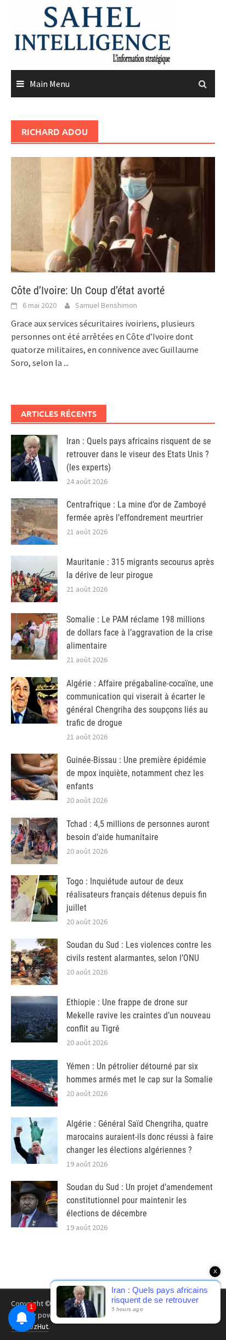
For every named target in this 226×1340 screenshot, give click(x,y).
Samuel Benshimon (106, 305)
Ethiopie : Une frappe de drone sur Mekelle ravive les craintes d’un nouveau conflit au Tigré (138, 1015)
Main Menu (50, 83)
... (66, 362)
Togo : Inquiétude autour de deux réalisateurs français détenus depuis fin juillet (136, 894)
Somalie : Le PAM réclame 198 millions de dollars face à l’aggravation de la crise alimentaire (139, 632)
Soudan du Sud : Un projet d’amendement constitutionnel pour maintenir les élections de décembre (139, 1200)
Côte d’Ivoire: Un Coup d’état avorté (88, 290)
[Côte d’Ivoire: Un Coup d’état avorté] (113, 213)
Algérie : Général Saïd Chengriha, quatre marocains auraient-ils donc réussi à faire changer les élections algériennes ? (139, 1136)
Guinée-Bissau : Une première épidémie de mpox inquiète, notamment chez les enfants (136, 773)
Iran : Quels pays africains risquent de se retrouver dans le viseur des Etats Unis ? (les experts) (138, 454)
